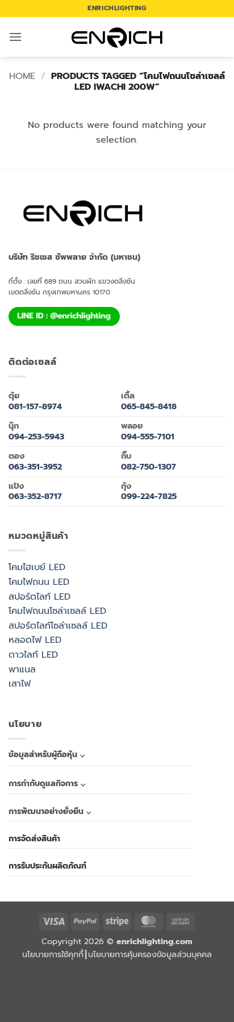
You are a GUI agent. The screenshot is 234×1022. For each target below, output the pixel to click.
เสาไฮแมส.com (177, 969)
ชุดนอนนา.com (71, 1009)
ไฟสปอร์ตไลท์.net (91, 996)
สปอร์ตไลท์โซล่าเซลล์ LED (58, 626)
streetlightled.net (209, 996)
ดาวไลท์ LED (33, 655)
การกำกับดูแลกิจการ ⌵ (47, 784)
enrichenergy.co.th (46, 1009)
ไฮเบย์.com (142, 982)
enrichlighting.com (26, 969)
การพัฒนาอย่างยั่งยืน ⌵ (50, 811)
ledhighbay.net (131, 969)
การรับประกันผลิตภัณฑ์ (47, 866)
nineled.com (160, 982)
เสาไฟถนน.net (178, 982)
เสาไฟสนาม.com (83, 982)
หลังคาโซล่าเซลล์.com (187, 1009)
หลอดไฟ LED (35, 640)
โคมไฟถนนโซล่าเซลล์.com (140, 996)
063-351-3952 (35, 466)
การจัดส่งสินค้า (34, 839)
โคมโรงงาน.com (199, 969)
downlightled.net (155, 969)
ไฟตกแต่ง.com (163, 1009)
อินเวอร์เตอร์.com (140, 1009)
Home (22, 76)
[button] (15, 37)
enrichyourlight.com (78, 969)
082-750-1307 (148, 466)
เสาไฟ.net (164, 996)
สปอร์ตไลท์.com (123, 982)
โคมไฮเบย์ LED (37, 567)
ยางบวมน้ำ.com (36, 982)
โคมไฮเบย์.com (113, 996)
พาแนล (22, 669)
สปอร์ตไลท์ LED (39, 597)
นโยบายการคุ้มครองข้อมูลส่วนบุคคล (150, 954)
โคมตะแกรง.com (200, 982)
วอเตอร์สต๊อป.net (38, 996)
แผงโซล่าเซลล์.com (93, 1009)
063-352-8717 (35, 496)
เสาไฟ (20, 684)
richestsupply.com (106, 969)
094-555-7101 (147, 436)
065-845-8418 (149, 406)
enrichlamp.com (51, 969)
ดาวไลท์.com (103, 982)
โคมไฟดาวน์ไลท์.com (64, 996)
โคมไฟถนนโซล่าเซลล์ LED (57, 611)
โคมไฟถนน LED (39, 582)
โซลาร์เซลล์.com (117, 1009)
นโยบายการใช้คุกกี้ (52, 954)
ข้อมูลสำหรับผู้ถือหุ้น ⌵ (47, 755)
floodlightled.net (184, 996)
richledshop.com (59, 982)
